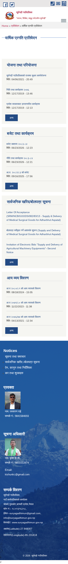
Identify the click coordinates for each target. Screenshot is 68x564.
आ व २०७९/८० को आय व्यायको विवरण (23, 302)
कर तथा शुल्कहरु (14, 373)
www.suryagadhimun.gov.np (27, 522)
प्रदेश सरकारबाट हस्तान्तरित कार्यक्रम (23, 104)
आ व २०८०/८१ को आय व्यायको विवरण (23, 288)
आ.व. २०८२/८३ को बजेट (17, 172)
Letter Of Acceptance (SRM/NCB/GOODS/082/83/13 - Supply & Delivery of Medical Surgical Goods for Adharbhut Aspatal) (34, 216)
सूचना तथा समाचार (15, 356)
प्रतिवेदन (15, 25)
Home (5, 25)
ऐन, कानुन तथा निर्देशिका (18, 367)
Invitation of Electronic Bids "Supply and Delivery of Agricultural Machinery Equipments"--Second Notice (34, 248)
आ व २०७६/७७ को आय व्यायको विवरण (23, 316)
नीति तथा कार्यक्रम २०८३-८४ (19, 158)
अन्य (11, 117)
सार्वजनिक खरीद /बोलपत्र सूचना (22, 362)
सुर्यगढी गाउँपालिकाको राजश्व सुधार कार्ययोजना (26, 75)
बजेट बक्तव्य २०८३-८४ (16, 144)
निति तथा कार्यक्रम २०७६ (17, 89)
